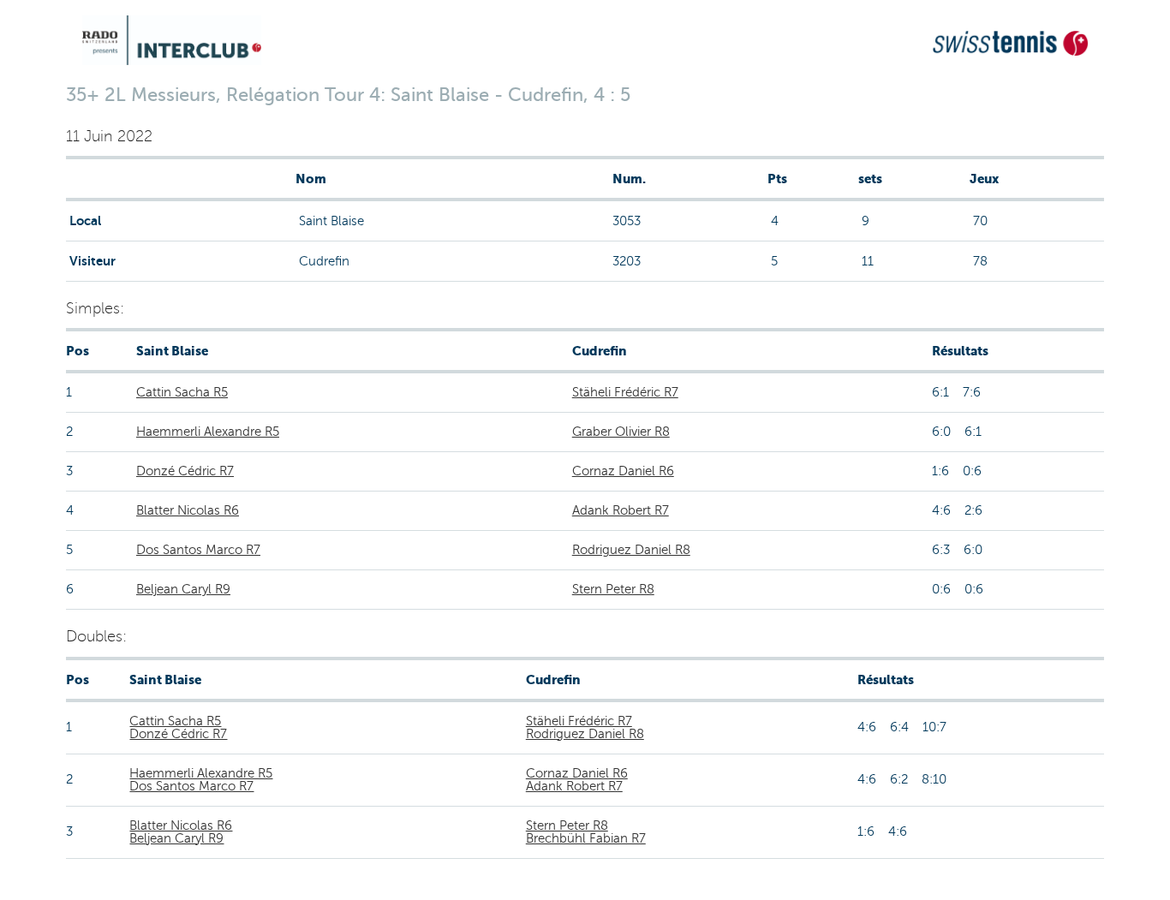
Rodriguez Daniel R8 (631, 550)
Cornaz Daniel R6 (623, 471)
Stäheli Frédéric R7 (625, 392)
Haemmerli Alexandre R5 (207, 431)
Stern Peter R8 (613, 589)
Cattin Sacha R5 (182, 392)
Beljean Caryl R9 (183, 589)
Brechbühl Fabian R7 (586, 838)
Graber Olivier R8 (621, 431)
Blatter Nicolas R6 (187, 510)
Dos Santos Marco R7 (198, 550)
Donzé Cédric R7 (185, 471)
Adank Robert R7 (620, 510)
